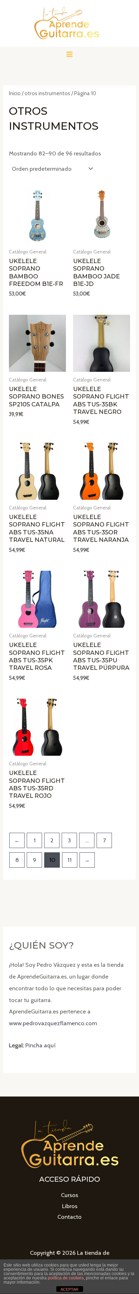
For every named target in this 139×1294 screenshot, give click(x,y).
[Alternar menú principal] (69, 54)
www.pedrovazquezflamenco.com (53, 1023)
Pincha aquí (40, 1045)
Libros (69, 1206)
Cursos (69, 1194)
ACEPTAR (69, 1289)
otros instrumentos (47, 93)
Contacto (69, 1216)
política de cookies (66, 1277)
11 (69, 859)
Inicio (15, 93)
